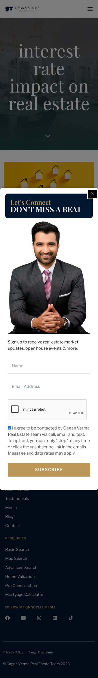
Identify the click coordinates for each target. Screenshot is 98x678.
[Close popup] (92, 194)
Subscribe (49, 469)
